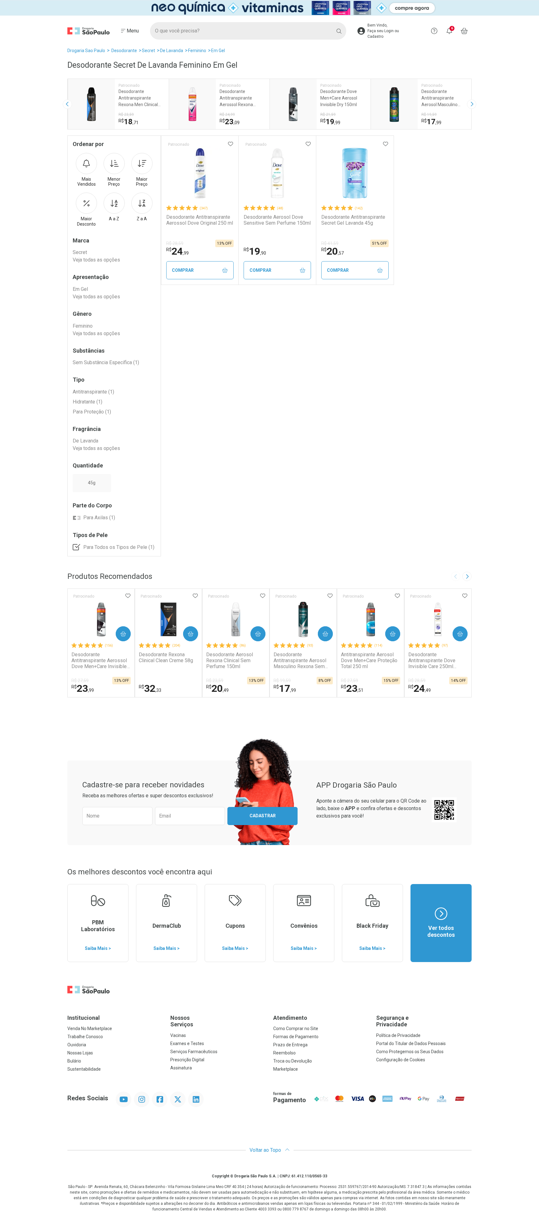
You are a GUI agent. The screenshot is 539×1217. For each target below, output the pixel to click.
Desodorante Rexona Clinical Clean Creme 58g (166, 657)
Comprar (183, 270)
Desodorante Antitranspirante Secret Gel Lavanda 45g (353, 220)
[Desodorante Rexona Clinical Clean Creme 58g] (168, 619)
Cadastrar (263, 815)
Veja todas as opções (96, 260)
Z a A (142, 218)
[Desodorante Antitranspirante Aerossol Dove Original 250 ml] (199, 173)
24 (177, 251)
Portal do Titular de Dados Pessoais (411, 1043)
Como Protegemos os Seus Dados (410, 1051)
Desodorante (124, 50)
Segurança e (392, 1021)
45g (91, 482)
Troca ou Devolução (292, 1060)
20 (332, 251)
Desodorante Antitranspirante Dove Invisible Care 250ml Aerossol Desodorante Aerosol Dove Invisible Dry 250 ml (437, 661)
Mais (86, 182)
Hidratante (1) (87, 402)
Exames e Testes (187, 1043)
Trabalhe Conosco (85, 1036)
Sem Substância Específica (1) (106, 362)
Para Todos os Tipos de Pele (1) (118, 547)
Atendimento (290, 1017)
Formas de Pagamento (295, 1036)
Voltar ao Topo (266, 1150)
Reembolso (284, 1052)
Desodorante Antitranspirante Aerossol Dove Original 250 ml (199, 220)
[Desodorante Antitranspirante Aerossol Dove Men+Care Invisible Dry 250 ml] (101, 619)
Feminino (197, 50)
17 (285, 688)
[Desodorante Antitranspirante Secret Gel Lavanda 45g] (355, 173)
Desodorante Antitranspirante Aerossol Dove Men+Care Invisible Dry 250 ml (99, 661)
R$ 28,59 (174, 243)
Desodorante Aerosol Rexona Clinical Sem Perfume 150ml (229, 660)
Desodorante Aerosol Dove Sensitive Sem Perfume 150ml (277, 220)
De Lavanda (171, 50)
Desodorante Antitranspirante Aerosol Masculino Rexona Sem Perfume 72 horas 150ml (301, 661)
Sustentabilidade (84, 1069)
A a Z (114, 218)
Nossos (181, 1021)
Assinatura (181, 1067)
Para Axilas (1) (99, 518)
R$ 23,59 (214, 680)
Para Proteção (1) (92, 412)
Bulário (74, 1060)
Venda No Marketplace (89, 1028)
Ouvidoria (76, 1044)
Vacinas (178, 1035)
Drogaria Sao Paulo (86, 50)
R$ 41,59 (329, 243)
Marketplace (285, 1069)
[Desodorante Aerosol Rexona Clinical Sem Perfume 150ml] (236, 619)
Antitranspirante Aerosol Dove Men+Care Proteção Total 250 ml (369, 660)
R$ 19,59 (282, 680)
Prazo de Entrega (290, 1044)
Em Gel (218, 50)
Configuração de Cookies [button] (400, 1059)
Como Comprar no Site (295, 1028)
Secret (148, 50)
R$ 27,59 (80, 680)
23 (82, 688)
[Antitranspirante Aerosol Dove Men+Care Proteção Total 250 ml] (370, 619)
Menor (114, 182)
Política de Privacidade (398, 1035)
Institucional (83, 1017)
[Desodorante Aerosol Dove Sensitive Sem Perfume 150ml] (277, 173)
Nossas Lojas (80, 1052)
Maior (142, 182)
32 (150, 688)
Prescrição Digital (187, 1059)
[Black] (269, 8)
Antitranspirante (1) (93, 392)
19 (255, 251)
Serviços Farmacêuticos (193, 1051)
